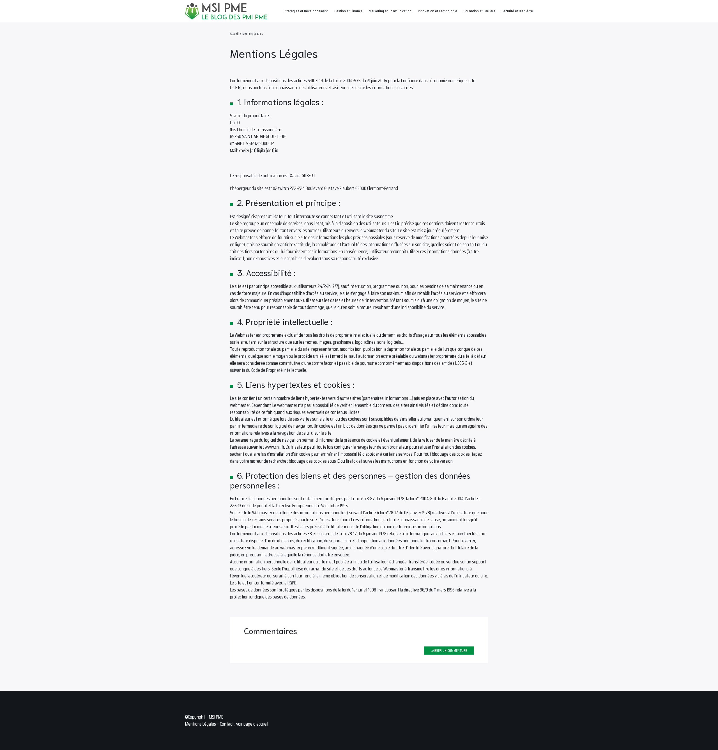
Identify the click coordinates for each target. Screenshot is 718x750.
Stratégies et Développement (306, 11)
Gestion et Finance (348, 11)
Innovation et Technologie (437, 11)
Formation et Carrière (479, 11)
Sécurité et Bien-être (517, 11)
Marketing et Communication (390, 11)
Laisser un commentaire (449, 650)
